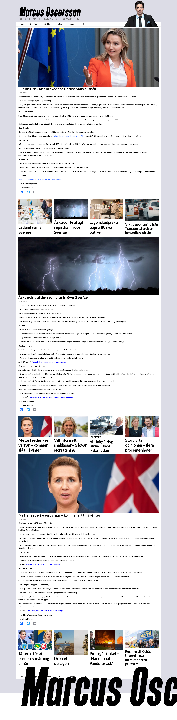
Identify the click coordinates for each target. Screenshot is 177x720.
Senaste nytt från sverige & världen (49, 19)
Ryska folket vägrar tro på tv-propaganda (49, 362)
